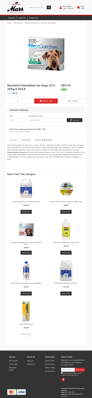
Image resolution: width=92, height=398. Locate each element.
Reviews (38, 140)
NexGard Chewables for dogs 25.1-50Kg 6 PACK (26, 243)
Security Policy (50, 371)
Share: (10, 93)
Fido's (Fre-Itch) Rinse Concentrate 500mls (26, 283)
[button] (66, 7)
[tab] (13, 140)
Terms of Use (50, 361)
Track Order (13, 364)
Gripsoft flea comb (26, 324)
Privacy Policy (50, 364)
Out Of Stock (26, 334)
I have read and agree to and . (71, 374)
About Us (22, 18)
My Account (13, 361)
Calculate (75, 120)
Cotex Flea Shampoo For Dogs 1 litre (66, 242)
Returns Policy (50, 368)
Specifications (26, 140)
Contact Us (33, 18)
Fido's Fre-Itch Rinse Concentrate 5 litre (26, 202)
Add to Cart (47, 101)
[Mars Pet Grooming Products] (15, 7)
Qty (11, 116)
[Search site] (49, 7)
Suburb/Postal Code (36, 116)
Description (13, 140)
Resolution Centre (13, 369)
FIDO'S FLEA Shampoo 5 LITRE (66, 283)
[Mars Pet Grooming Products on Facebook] (63, 379)
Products (11, 18)
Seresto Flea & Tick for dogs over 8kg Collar (66, 202)
